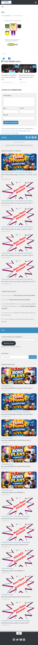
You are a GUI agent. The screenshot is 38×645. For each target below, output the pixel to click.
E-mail (22, 108)
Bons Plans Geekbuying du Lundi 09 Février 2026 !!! (16, 440)
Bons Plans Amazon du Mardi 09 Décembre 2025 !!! (18, 281)
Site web (5, 115)
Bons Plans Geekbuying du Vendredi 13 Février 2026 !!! (17, 414)
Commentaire (7, 95)
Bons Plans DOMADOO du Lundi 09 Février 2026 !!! (16, 466)
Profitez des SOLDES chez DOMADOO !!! (13, 492)
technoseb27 (8, 15)
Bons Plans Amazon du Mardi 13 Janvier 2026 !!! (17, 255)
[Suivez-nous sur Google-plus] (35, 137)
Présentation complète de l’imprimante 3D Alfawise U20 (8, 77)
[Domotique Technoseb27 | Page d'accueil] (8, 2)
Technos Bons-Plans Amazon (23, 172)
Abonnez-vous (8, 343)
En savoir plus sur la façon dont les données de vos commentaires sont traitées (17, 131)
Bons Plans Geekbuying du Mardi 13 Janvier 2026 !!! (16, 597)
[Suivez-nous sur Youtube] (32, 137)
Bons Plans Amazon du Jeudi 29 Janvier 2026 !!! (17, 203)
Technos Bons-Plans (7, 172)
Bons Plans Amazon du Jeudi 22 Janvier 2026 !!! (17, 229)
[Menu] (35, 2)
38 (17, 66)
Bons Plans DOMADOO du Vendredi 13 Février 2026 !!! (17, 388)
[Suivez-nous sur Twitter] (29, 137)
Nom (5, 108)
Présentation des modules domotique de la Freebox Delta (26, 77)
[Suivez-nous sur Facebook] (27, 137)
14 (35, 66)
